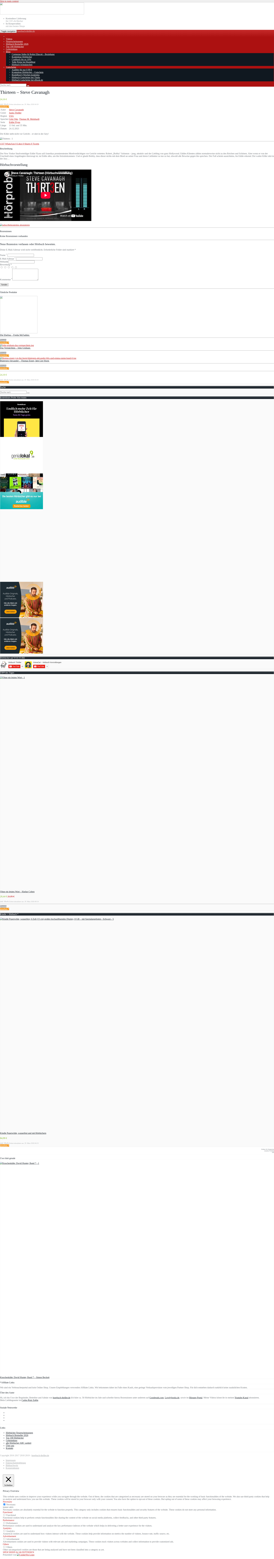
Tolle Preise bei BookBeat (23, 62)
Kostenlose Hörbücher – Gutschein (27, 72)
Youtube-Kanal (241, 1397)
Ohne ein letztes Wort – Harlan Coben (17, 891)
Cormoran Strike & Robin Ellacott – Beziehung (33, 54)
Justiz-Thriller (15, 113)
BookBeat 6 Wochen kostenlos (26, 75)
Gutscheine (11, 67)
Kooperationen (12, 1468)
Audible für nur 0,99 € (22, 70)
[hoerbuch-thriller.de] (42, 13)
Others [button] (6, 1544)
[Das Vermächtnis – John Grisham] (17, 345)
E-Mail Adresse (8, 259)
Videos (9, 39)
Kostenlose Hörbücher (22, 57)
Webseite (4, 261)
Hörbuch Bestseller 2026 (17, 44)
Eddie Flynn (14, 122)
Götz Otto (13, 119)
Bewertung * (6, 264)
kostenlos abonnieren (20, 225)
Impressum (11, 1460)
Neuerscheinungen (14, 41)
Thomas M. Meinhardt (29, 119)
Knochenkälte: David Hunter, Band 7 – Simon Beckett (24, 1377)
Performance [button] (8, 1520)
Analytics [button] (7, 1528)
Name (3, 255)
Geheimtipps (11, 49)
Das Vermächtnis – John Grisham (15, 348)
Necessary (11, 1504)
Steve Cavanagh (16, 109)
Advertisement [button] (9, 1536)
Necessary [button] (7, 1501)
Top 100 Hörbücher (15, 46)
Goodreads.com (156, 1397)
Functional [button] (7, 1512)
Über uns (10, 1445)
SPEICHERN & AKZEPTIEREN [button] (18, 1552)
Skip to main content (9, 1)
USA (11, 116)
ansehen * (4, 106)
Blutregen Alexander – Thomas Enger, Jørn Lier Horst (25, 361)
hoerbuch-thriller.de (26, 31)
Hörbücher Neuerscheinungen (19, 1433)
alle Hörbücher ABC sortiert (18, 1443)
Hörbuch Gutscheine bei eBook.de (27, 80)
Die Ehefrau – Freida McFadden (15, 335)
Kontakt (9, 1448)
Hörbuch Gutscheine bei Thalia (26, 77)
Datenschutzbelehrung (16, 1463)
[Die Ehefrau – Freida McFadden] (18, 332)
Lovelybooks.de (172, 1397)
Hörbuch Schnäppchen (22, 64)
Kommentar (6, 279)
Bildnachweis (12, 1465)
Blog (8, 52)
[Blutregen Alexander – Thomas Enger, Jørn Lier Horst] (38, 358)
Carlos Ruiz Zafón (30, 1400)
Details (3, 340)
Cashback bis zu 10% (21, 59)
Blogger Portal (195, 1397)
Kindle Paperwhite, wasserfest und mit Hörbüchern (23, 1133)
